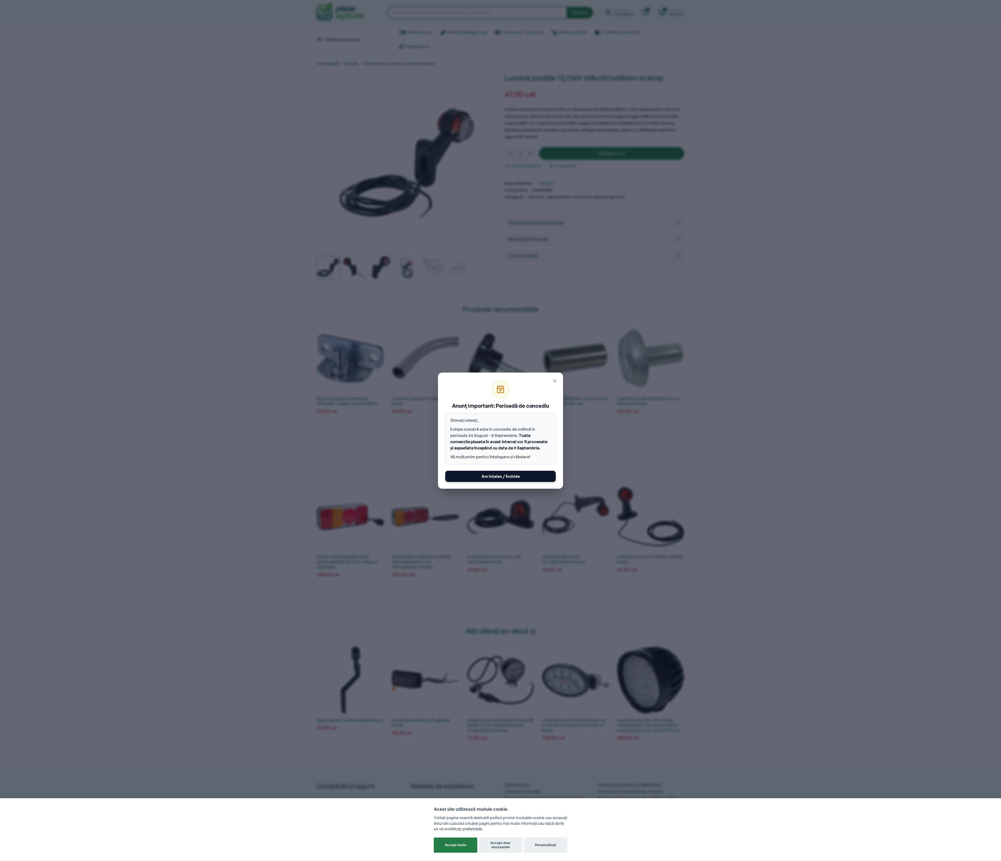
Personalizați (545, 845)
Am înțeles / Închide (500, 476)
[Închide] (554, 381)
